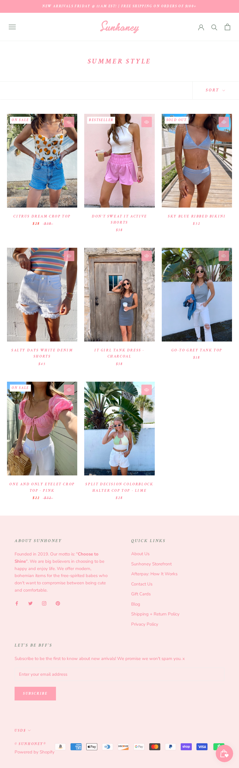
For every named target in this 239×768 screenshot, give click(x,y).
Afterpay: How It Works (154, 574)
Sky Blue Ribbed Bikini (197, 216)
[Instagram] (44, 603)
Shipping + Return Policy (155, 614)
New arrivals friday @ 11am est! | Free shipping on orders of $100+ (119, 6)
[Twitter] (30, 603)
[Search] (214, 27)
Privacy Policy (144, 624)
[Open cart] (227, 27)
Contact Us (141, 584)
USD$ (20, 730)
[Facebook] (17, 603)
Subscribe (35, 693)
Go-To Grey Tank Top (196, 350)
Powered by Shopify (35, 752)
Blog (135, 604)
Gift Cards (141, 594)
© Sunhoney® (30, 744)
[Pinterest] (58, 603)
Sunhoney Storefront (151, 564)
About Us (140, 554)
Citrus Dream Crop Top (42, 216)
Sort (213, 90)
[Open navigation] (12, 26)
